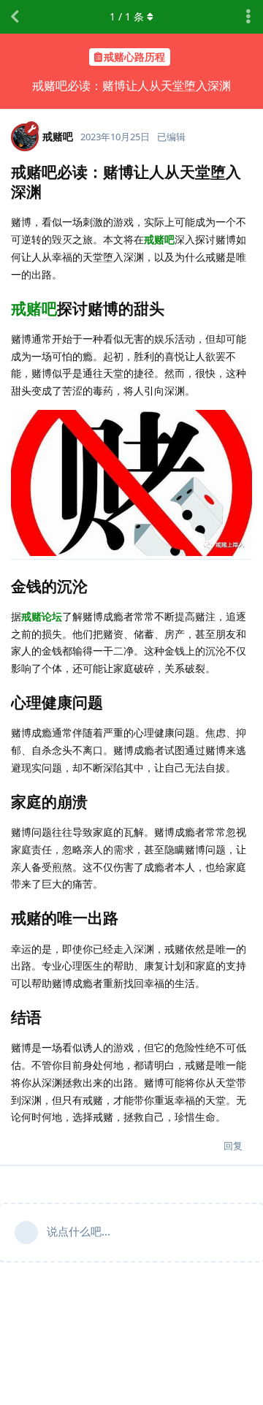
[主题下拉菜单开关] (248, 17)
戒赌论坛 (41, 616)
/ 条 (127, 16)
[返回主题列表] (14, 17)
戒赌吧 (159, 239)
